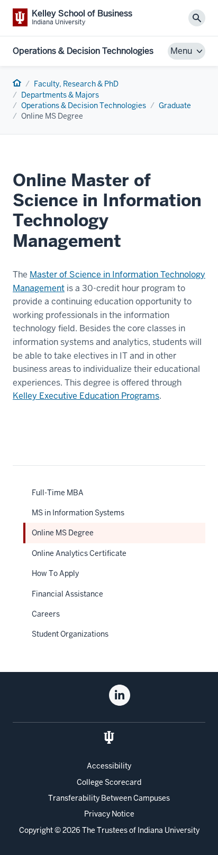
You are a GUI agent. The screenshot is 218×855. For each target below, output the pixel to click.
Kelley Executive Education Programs (86, 395)
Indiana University (168, 830)
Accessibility (109, 766)
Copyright (36, 830)
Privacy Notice (109, 814)
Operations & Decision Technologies (83, 50)
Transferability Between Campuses (109, 798)
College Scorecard (109, 782)
